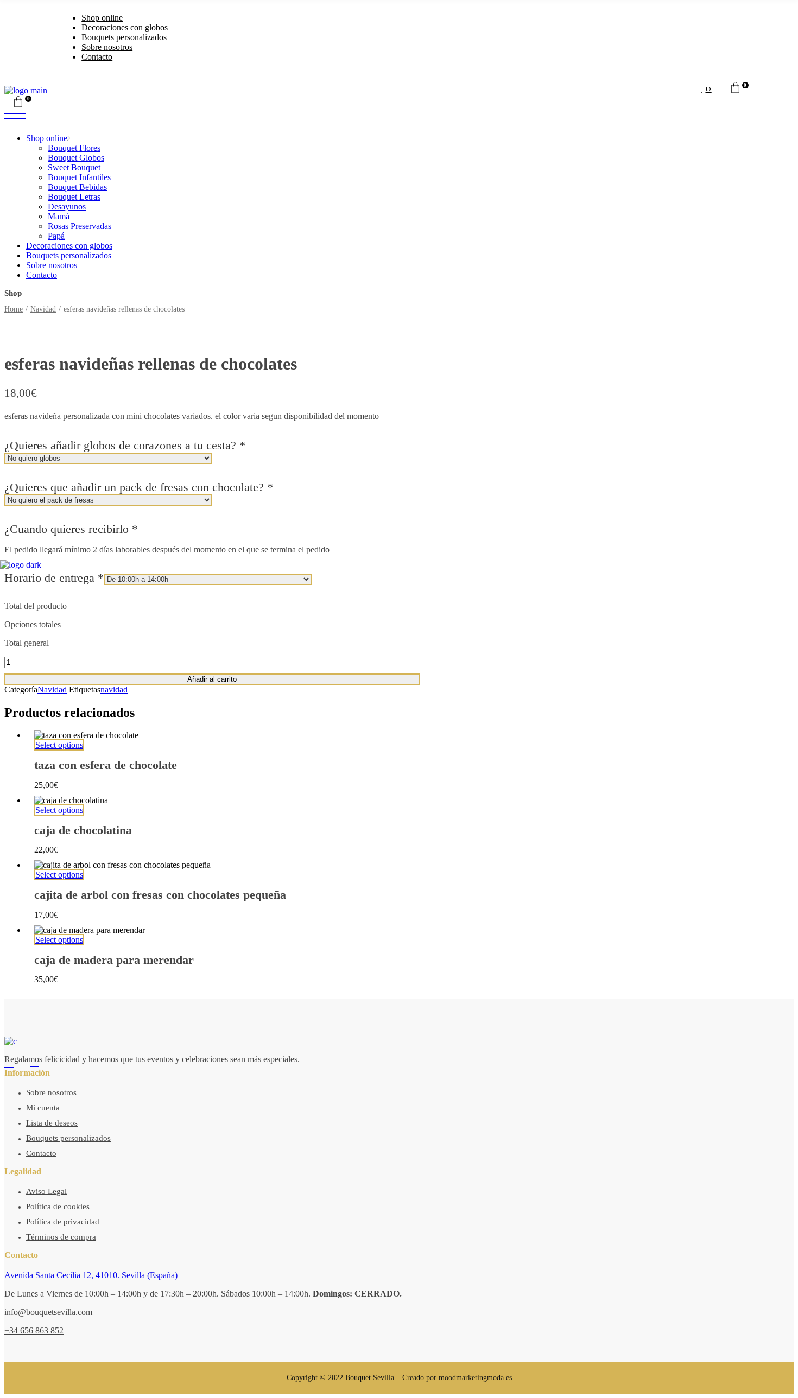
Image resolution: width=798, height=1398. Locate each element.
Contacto (41, 1153)
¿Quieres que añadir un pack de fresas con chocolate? (138, 487)
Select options (59, 874)
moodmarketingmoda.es (475, 1378)
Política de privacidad (62, 1221)
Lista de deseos (52, 1123)
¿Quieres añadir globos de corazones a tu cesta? (124, 445)
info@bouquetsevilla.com (48, 1312)
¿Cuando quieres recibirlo (71, 529)
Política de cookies (58, 1206)
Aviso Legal (46, 1191)
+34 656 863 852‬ (34, 1330)
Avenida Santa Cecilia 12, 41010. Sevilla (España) (91, 1275)
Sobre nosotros (51, 1092)
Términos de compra (61, 1236)
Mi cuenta (43, 1107)
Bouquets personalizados (68, 1138)
